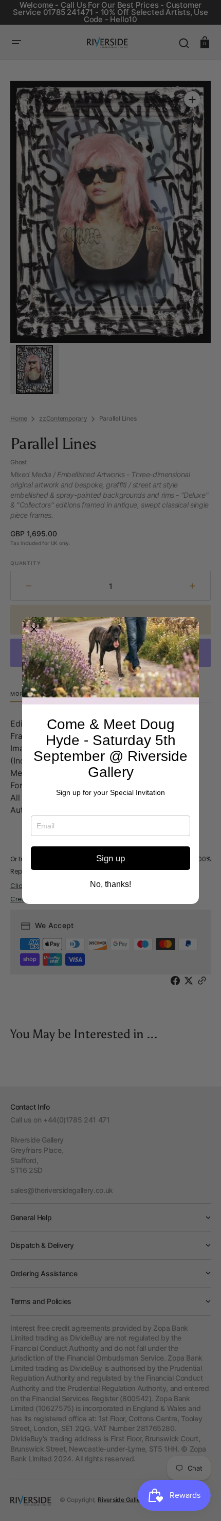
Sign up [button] (110, 858)
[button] (34, 629)
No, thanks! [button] (110, 884)
